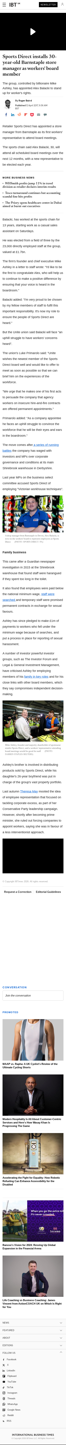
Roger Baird (25, 100)
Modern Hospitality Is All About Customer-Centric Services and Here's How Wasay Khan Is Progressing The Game (32, 1122)
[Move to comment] (45, 115)
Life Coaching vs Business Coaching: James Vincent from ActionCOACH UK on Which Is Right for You (32, 1303)
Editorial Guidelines (48, 891)
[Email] (39, 115)
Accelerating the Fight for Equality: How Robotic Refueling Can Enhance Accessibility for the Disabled (31, 1181)
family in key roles (36, 676)
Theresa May (29, 791)
